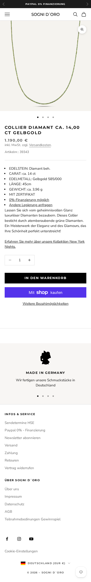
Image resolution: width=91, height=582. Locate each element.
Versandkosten (40, 145)
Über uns (12, 489)
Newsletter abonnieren (23, 438)
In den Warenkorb (45, 278)
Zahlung (11, 453)
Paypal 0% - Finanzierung (25, 430)
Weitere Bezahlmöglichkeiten (46, 303)
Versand (11, 445)
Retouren (12, 460)
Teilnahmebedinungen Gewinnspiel (32, 519)
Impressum (13, 496)
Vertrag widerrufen (19, 468)
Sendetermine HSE (19, 422)
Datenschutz (14, 504)
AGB (8, 511)
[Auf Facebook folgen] (7, 539)
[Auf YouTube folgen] (31, 539)
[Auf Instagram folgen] (19, 539)
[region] (45, 369)
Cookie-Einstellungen (21, 551)
